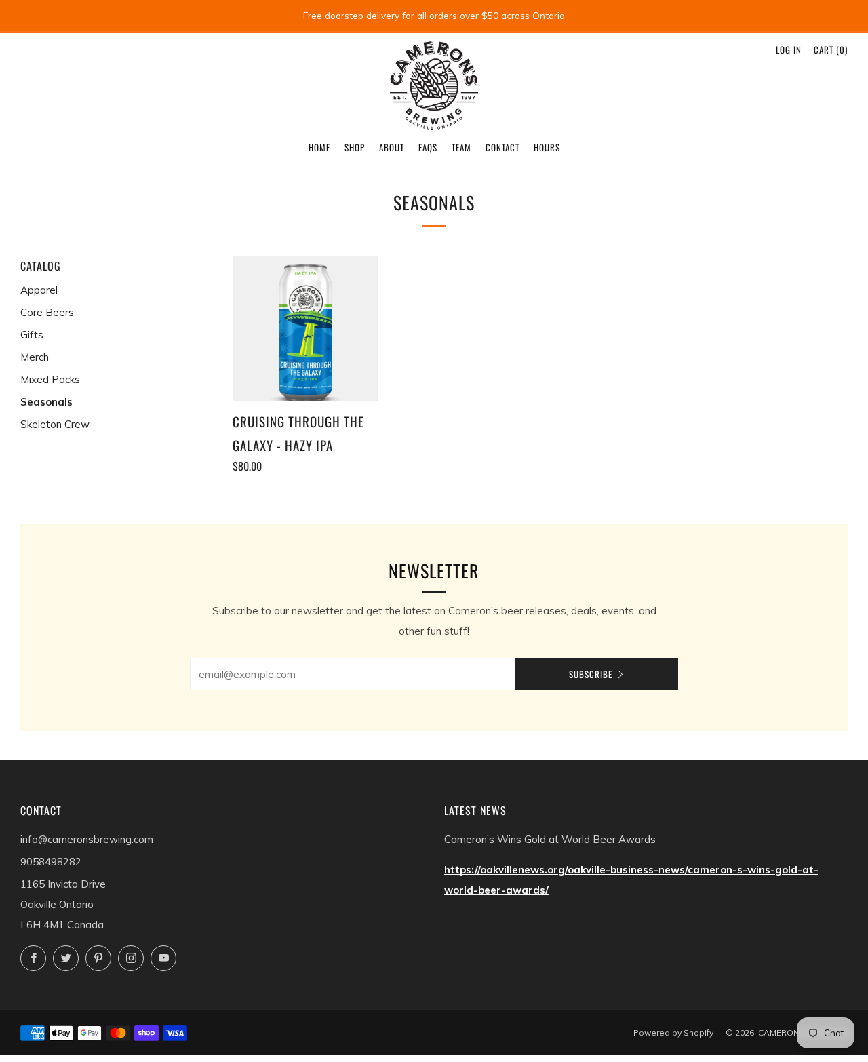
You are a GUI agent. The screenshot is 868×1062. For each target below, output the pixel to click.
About (391, 147)
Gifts (31, 334)
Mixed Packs (50, 379)
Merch (34, 357)
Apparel (39, 289)
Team (461, 147)
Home (319, 147)
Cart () (831, 49)
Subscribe (590, 674)
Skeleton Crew (55, 424)
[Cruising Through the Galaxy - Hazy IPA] (306, 329)
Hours (547, 147)
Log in (789, 49)
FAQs (427, 147)
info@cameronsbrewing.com (86, 839)
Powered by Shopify (673, 1032)
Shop (354, 147)
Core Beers (47, 312)
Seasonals (46, 401)
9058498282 (50, 861)
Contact (502, 147)
